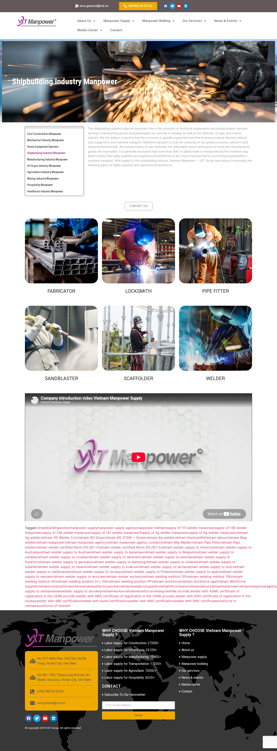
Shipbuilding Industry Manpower (46, 153)
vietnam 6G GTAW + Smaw (124, 537)
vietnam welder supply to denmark (113, 557)
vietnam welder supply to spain (195, 572)
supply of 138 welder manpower (66, 533)
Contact (116, 30)
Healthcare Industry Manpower (45, 191)
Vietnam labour (215, 537)
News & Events (225, 21)
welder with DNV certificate (195, 601)
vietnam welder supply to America (186, 547)
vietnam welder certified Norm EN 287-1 (66, 547)
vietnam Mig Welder (176, 542)
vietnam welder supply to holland (170, 562)
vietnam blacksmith (189, 537)
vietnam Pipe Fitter (205, 542)
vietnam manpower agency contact (133, 542)
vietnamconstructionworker (59, 586)
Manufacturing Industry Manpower (47, 159)
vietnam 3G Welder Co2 (58, 537)
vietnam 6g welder (159, 537)
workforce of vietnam (53, 606)
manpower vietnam (151, 528)
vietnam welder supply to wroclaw (78, 576)
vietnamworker (112, 591)
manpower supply (83, 528)
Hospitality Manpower (40, 184)
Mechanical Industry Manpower (45, 140)
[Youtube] (179, 6)
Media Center (87, 30)
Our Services (192, 21)
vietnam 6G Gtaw (90, 537)
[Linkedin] (186, 6)
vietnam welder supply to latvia (161, 567)
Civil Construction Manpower (44, 133)
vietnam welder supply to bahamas (116, 552)
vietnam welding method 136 (208, 576)
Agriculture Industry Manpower (45, 172)
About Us (84, 21)
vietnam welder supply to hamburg (118, 562)
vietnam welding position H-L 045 (82, 581)
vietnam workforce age (198, 581)
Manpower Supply (116, 21)
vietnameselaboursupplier (138, 586)
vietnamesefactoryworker (99, 586)
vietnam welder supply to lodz (209, 567)
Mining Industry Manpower (43, 178)
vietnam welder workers (123, 576)
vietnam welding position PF (129, 581)
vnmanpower (162, 591)
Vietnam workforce (166, 581)
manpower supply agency (117, 528)
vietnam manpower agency (85, 542)
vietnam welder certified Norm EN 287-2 (129, 547)
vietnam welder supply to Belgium (169, 552)
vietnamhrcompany (173, 586)
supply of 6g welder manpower (212, 533)
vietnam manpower (50, 542)
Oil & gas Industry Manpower (44, 165)
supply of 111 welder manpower (190, 528)
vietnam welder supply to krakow (111, 567)
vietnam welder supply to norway (95, 572)
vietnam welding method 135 (164, 576)
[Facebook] (166, 6)
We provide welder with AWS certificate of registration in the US (107, 596)
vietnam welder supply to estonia (165, 557)
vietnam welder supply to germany (65, 562)
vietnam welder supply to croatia (61, 557)
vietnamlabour (199, 586)
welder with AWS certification (151, 601)
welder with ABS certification (58, 601)
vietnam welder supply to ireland (61, 567)
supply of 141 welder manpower (115, 533)
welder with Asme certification (104, 601)
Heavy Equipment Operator (43, 146)
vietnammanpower (224, 586)
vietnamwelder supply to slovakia (75, 591)
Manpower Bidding (156, 21)
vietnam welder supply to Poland (146, 572)
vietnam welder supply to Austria (63, 552)
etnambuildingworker (54, 528)
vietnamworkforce (138, 591)
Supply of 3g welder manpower (164, 533)
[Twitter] (172, 6)
